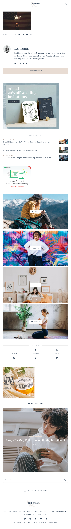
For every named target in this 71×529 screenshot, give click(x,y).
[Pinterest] (23, 34)
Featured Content (29, 433)
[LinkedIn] (46, 518)
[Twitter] (19, 34)
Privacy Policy (18, 522)
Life (47, 433)
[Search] (65, 480)
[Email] (27, 34)
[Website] (15, 63)
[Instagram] (21, 63)
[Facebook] (15, 34)
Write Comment (35, 71)
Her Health (41, 433)
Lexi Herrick (21, 48)
